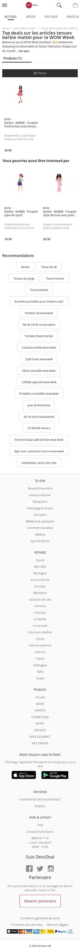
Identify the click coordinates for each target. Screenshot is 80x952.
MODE (40, 704)
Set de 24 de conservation (39, 325)
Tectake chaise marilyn (39, 336)
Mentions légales (58, 925)
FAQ (40, 825)
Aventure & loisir (40, 495)
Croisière (40, 586)
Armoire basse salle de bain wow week (38, 440)
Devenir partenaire (40, 901)
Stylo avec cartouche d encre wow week (39, 451)
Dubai (40, 678)
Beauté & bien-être (40, 488)
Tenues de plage (24, 278)
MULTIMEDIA (40, 743)
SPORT (40, 723)
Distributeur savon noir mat (39, 463)
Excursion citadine (40, 632)
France (40, 658)
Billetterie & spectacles (40, 521)
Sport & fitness (40, 541)
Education (40, 515)
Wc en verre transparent (39, 417)
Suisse (40, 560)
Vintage (51, 16)
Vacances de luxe (40, 599)
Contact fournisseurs (40, 832)
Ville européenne (40, 645)
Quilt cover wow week (39, 359)
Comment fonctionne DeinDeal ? (40, 799)
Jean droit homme (39, 405)
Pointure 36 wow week (39, 313)
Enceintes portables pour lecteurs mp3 (38, 301)
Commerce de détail (40, 528)
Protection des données (26, 925)
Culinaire (40, 613)
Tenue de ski (49, 267)
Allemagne (40, 665)
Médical (40, 534)
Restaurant (40, 501)
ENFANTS (40, 730)
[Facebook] (29, 869)
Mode (31, 16)
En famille (40, 619)
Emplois (40, 806)
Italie (40, 672)
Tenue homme (55, 278)
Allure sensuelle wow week (39, 371)
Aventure (40, 606)
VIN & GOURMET (40, 737)
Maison (72, 16)
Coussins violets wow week (39, 347)
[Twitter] (40, 869)
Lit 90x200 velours (39, 428)
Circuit (40, 639)
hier (53, 890)
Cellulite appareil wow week (39, 382)
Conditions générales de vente (40, 918)
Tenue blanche (39, 290)
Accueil (10, 16)
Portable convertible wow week (39, 394)
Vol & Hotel (40, 626)
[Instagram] (50, 869)
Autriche (40, 652)
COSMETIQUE (40, 717)
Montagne (40, 573)
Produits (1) (12, 58)
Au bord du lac (40, 580)
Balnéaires (40, 593)
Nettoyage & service (40, 508)
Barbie (25, 267)
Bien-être (40, 566)
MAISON (40, 710)
